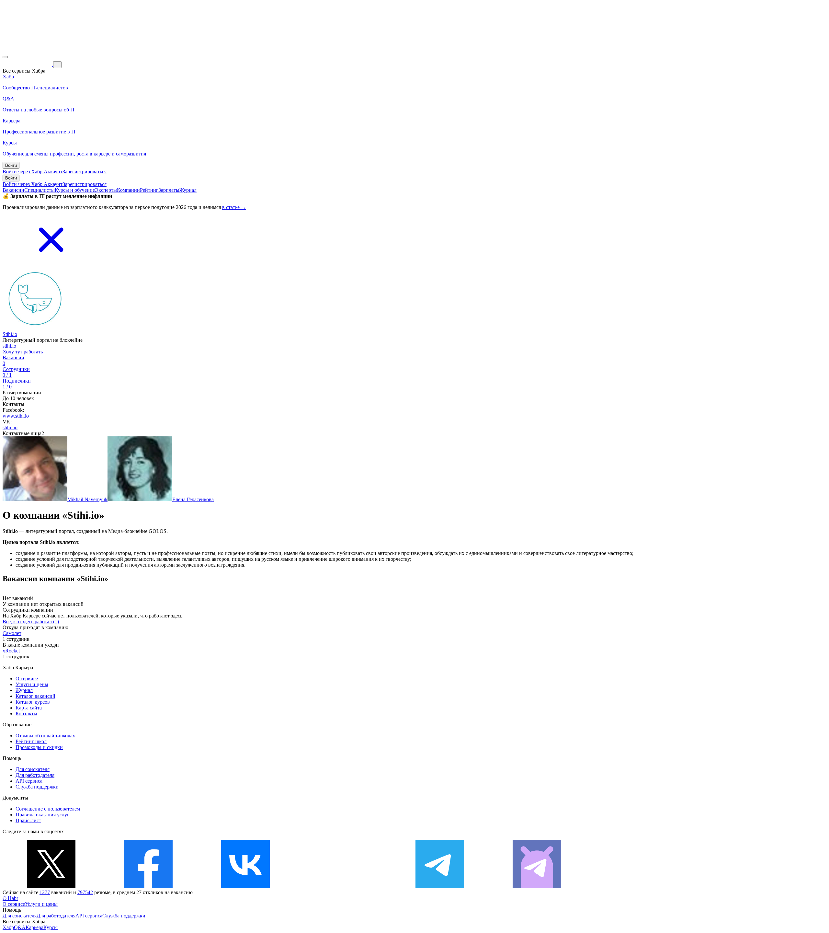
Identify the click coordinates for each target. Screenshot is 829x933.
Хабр (8, 927)
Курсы (50, 927)
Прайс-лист (28, 820)
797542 (85, 892)
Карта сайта (29, 707)
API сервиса (29, 781)
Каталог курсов (33, 702)
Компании (128, 190)
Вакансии (13, 190)
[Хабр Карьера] (28, 64)
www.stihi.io (16, 416)
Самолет (12, 633)
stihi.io (9, 346)
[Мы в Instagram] (342, 886)
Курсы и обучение (75, 190)
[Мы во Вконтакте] (245, 886)
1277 (45, 892)
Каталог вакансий (35, 696)
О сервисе (27, 678)
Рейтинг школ (31, 741)
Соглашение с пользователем (48, 809)
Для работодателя (35, 775)
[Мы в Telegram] (439, 886)
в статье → (234, 207)
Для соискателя (33, 769)
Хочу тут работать (23, 351)
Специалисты (39, 190)
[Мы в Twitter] (51, 886)
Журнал (188, 190)
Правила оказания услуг (42, 814)
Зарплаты (168, 190)
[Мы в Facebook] (148, 886)
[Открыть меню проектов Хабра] (5, 57)
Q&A (20, 927)
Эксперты (106, 190)
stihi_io (10, 427)
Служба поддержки (37, 786)
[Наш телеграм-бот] (536, 886)
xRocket (11, 650)
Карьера (34, 927)
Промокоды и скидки (39, 747)
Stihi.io (10, 334)
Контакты (26, 713)
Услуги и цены (32, 684)
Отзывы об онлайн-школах (45, 735)
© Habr (10, 898)
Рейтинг (149, 190)
